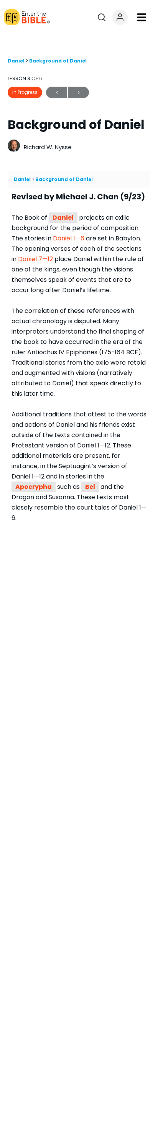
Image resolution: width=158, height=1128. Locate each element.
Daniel (17, 61)
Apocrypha (33, 486)
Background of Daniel (58, 61)
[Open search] (101, 17)
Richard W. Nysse (48, 147)
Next (78, 92)
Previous (56, 92)
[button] (141, 17)
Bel (90, 486)
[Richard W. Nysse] (14, 146)
